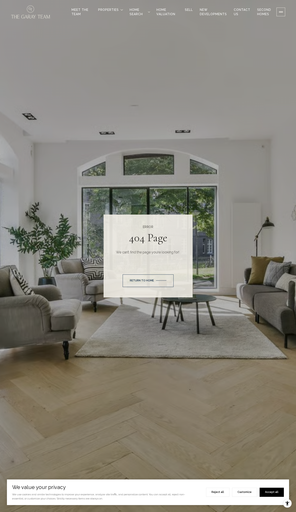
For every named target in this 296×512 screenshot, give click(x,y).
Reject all (217, 492)
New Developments (213, 12)
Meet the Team (80, 12)
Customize (244, 492)
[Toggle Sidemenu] (280, 12)
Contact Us (242, 12)
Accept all (271, 492)
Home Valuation (165, 12)
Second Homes (264, 12)
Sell (189, 9)
